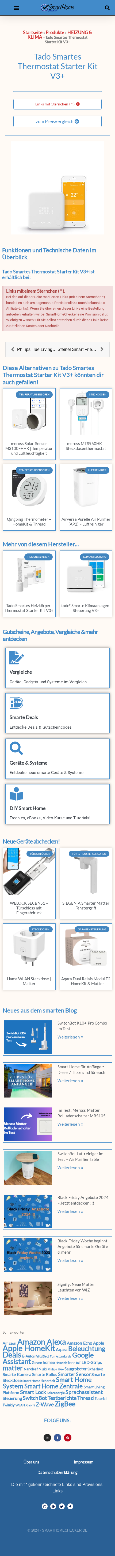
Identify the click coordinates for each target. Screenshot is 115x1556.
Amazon (10, 1343)
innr (71, 1362)
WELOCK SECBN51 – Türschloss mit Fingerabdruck (29, 908)
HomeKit (61, 1362)
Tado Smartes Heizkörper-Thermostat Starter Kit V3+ (29, 608)
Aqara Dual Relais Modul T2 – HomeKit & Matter (85, 981)
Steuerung (12, 1398)
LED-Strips (92, 1362)
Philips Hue (56, 1369)
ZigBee (65, 1404)
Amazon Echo (79, 1342)
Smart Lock (33, 1392)
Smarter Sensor (74, 1374)
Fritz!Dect (42, 1356)
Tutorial (101, 1398)
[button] (16, 7)
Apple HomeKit (29, 1348)
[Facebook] (70, 1506)
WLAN (20, 1405)
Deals (12, 1354)
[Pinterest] (67, 1437)
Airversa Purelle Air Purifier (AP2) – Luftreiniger (86, 521)
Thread (85, 1398)
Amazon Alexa (41, 1341)
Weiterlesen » (70, 1037)
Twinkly (9, 1405)
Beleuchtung (86, 1348)
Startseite (33, 32)
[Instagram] (47, 1437)
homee (49, 1362)
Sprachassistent (84, 1392)
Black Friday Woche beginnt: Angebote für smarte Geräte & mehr (83, 1246)
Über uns (32, 1461)
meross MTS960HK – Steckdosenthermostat (86, 446)
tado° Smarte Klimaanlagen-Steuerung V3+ (85, 608)
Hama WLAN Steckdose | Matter (29, 981)
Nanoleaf (31, 1369)
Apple (98, 1342)
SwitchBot (35, 1398)
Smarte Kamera (17, 1374)
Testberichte (62, 1397)
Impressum (84, 1461)
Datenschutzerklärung (57, 1472)
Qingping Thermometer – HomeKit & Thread (29, 521)
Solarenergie (56, 1393)
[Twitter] (62, 1506)
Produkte (55, 32)
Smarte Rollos (44, 1374)
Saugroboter (75, 1368)
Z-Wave (45, 1404)
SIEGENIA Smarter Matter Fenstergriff (85, 905)
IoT (78, 1363)
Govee (37, 1362)
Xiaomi (30, 1405)
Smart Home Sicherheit (38, 1381)
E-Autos (28, 1356)
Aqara (61, 1349)
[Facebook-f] (57, 1437)
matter (13, 1368)
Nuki (43, 1369)
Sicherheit (95, 1369)
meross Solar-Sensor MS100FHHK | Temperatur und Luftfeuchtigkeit (29, 448)
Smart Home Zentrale (53, 1386)
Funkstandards (60, 1356)
